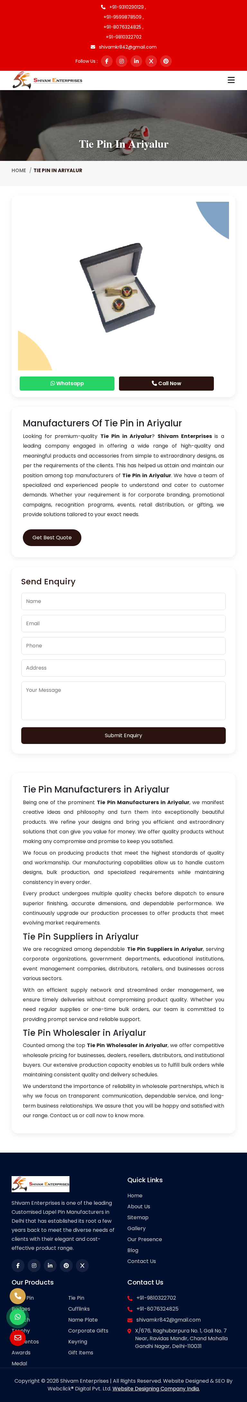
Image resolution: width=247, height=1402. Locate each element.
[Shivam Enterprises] (47, 80)
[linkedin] (136, 61)
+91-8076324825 (157, 1309)
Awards (21, 1352)
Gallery (136, 1228)
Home (19, 170)
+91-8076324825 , (123, 27)
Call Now (169, 383)
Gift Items (80, 1352)
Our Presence (144, 1239)
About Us (138, 1206)
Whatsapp (69, 383)
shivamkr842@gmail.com (127, 47)
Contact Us (141, 1261)
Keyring (77, 1341)
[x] (151, 61)
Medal (19, 1363)
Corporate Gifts (88, 1330)
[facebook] (107, 61)
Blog (132, 1250)
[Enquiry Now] (18, 1338)
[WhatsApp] (18, 1317)
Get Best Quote (52, 537)
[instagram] (121, 61)
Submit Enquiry (123, 735)
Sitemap (138, 1217)
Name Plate (83, 1319)
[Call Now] (18, 1296)
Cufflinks (79, 1309)
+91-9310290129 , (127, 7)
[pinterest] (166, 61)
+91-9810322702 (124, 37)
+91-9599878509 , (124, 17)
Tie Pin (76, 1298)
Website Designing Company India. (156, 1388)
